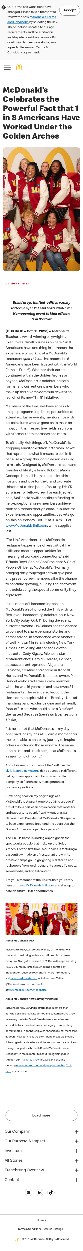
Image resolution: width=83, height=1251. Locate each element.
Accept (69, 10)
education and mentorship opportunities (40, 1065)
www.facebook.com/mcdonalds (27, 990)
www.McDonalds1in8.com (26, 526)
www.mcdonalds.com (24, 978)
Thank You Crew (29, 1060)
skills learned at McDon (22, 771)
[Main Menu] (7, 67)
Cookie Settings (53, 1229)
